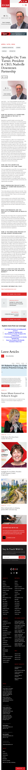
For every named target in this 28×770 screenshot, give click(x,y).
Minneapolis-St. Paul (7, 597)
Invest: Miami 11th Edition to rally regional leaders (8, 689)
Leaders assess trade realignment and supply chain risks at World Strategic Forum (7, 717)
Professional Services (7, 646)
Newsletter (5, 758)
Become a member (6, 760)
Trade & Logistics (6, 660)
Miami (4, 595)
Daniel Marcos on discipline (18, 668)
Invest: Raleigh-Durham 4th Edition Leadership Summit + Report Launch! (20, 640)
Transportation (6, 662)
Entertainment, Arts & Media (7, 638)
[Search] (22, 5)
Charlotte (4, 584)
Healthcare (5, 642)
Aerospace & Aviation (7, 632)
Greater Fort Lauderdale (7, 588)
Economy (18, 47)
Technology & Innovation (8, 656)
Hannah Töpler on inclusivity (18, 676)
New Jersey (5, 601)
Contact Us (5, 753)
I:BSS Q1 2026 (17, 655)
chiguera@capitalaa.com (8, 726)
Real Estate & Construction (5, 650)
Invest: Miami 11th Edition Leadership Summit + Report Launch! (20, 627)
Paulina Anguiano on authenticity (19, 673)
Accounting (5, 630)
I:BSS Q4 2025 (17, 657)
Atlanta (4, 581)
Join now (21, 557)
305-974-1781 (5, 728)
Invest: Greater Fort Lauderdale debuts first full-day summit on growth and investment (8, 699)
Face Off (4, 624)
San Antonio (5, 610)
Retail (4, 653)
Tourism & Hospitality (7, 658)
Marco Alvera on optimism (20, 670)
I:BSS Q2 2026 (17, 653)
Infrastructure (5, 644)
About (4, 751)
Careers (4, 756)
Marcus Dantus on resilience (18, 679)
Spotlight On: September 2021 (15, 332)
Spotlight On (12, 51)
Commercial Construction (7, 47)
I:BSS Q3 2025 (17, 659)
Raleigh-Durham (6, 608)
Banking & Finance (6, 633)
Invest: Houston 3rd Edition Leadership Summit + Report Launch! (20, 644)
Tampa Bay (5, 614)
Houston (4, 592)
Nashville (4, 51)
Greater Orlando (6, 590)
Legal (4, 648)
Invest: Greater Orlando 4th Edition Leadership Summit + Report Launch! (20, 622)
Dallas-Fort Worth (6, 586)
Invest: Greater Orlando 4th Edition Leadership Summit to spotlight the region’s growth (7, 693)
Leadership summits (7, 623)
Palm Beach (5, 603)
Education (5, 635)
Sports (4, 654)
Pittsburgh (5, 606)
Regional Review (6, 626)
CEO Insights (5, 628)
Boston (4, 583)
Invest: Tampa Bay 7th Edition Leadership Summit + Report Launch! (20, 631)
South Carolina (6, 612)
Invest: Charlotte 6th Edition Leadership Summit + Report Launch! (20, 636)
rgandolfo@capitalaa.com (8, 735)
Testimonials (5, 755)
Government (5, 640)
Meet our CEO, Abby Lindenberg (9, 762)
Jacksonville (5, 594)
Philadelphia (5, 605)
